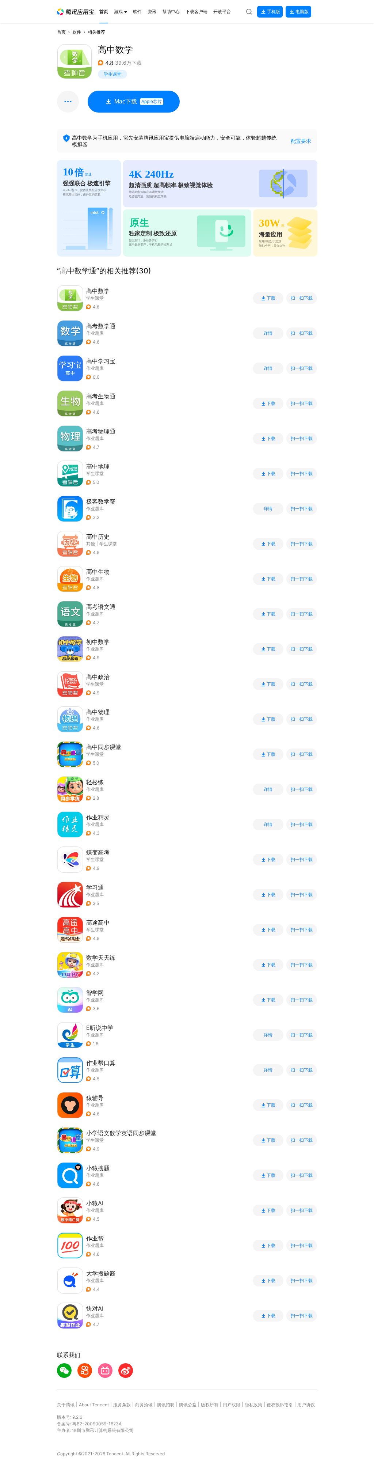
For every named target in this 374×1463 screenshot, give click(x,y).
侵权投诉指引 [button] (280, 1404)
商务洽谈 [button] (144, 1404)
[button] (75, 11)
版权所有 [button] (209, 1404)
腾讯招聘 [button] (166, 1404)
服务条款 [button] (122, 1404)
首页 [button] (61, 32)
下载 (271, 298)
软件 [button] (76, 32)
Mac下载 (138, 101)
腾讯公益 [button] (187, 1404)
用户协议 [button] (306, 1404)
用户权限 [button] (231, 1404)
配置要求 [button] (301, 141)
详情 (268, 333)
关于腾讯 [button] (66, 1404)
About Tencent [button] (94, 1404)
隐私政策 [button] (253, 1404)
